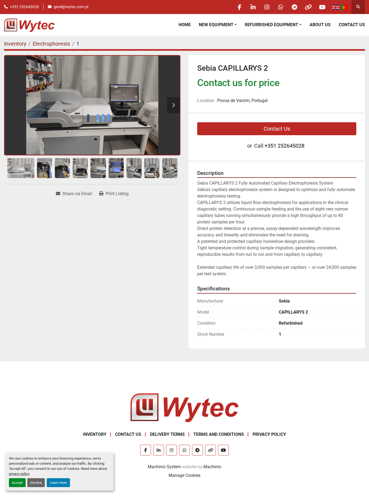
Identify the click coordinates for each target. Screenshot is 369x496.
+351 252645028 (24, 7)
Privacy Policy (269, 434)
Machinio (212, 466)
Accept (17, 483)
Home (185, 24)
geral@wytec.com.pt (71, 7)
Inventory (94, 434)
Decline (36, 483)
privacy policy (19, 474)
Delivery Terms (167, 434)
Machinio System (164, 466)
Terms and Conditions (218, 434)
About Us (320, 24)
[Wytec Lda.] (184, 407)
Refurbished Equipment (271, 24)
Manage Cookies (184, 475)
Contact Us (352, 24)
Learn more (58, 483)
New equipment (216, 24)
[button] (218, 25)
